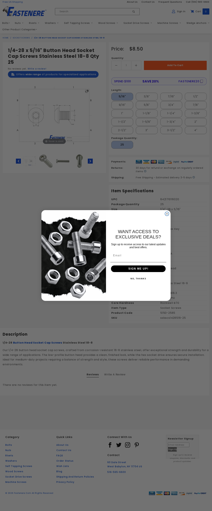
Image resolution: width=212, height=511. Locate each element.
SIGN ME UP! (138, 268)
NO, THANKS (138, 279)
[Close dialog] (167, 214)
